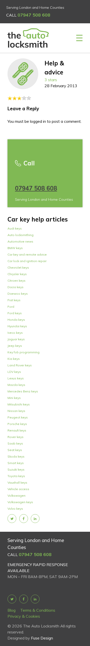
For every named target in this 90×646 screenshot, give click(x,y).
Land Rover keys (20, 365)
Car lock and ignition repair (27, 261)
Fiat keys (14, 300)
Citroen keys (17, 280)
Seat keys (15, 450)
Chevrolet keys (18, 267)
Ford (11, 306)
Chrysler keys (17, 274)
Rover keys (16, 437)
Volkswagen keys (20, 502)
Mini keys (14, 398)
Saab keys (15, 443)
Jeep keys (15, 346)
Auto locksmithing (21, 235)
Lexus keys (16, 378)
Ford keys (15, 313)
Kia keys (14, 359)
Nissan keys (16, 411)
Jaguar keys (16, 339)
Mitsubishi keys (19, 404)
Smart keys (16, 463)
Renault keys (17, 430)
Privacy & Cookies (24, 616)
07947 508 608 (34, 15)
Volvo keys (15, 508)
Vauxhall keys (17, 482)
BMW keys (15, 248)
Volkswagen (17, 495)
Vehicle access (18, 489)
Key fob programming (24, 352)
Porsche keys (17, 424)
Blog (12, 610)
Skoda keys (16, 456)
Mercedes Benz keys (23, 391)
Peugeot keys (18, 417)
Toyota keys (16, 476)
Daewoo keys (18, 293)
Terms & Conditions (37, 610)
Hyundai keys (17, 326)
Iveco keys (15, 333)
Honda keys (16, 319)
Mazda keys (16, 385)
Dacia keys (16, 287)
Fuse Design (42, 637)
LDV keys (14, 372)
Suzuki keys (16, 469)
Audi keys (15, 228)
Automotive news (20, 241)
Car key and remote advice (27, 254)
